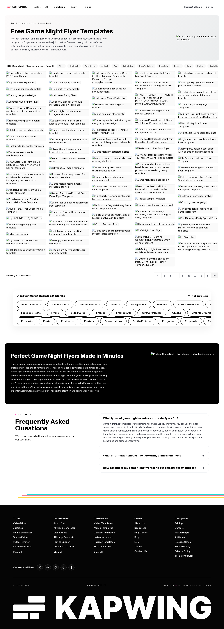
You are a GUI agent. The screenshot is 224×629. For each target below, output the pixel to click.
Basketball (214, 66)
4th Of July (74, 66)
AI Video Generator (64, 527)
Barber (200, 66)
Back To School (146, 66)
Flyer (34, 23)
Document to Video (64, 546)
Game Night (45, 23)
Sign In (209, 6)
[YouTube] (48, 567)
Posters (89, 321)
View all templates (198, 295)
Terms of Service (184, 555)
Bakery (177, 66)
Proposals (191, 321)
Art (115, 66)
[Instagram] (56, 567)
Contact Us (140, 551)
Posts (46, 321)
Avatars (115, 304)
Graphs (176, 312)
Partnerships (182, 532)
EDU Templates (102, 546)
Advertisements (31, 304)
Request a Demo (193, 6)
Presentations (113, 321)
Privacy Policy (182, 551)
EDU (136, 541)
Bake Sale (163, 66)
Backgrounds (139, 304)
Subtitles (18, 527)
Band (189, 66)
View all (17, 552)
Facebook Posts (31, 312)
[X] (40, 567)
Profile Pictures (142, 321)
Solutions (59, 7)
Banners (162, 304)
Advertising (90, 66)
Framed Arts (123, 312)
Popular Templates (104, 541)
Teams (138, 546)
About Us (139, 523)
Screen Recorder (22, 546)
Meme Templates (103, 527)
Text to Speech (61, 541)
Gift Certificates (152, 312)
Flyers (55, 312)
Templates (23, 23)
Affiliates (180, 537)
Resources (140, 527)
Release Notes (183, 541)
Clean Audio (60, 532)
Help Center (141, 532)
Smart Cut (59, 523)
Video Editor (20, 523)
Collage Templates (104, 532)
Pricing (87, 6)
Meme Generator (22, 532)
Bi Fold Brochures (188, 304)
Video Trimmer (21, 541)
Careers (179, 527)
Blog (137, 537)
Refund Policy (182, 546)
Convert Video (21, 537)
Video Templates (103, 523)
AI (46, 7)
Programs (168, 321)
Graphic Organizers (203, 312)
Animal (104, 66)
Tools (36, 7)
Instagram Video (103, 537)
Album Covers (60, 304)
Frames (100, 312)
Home (13, 23)
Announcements (90, 304)
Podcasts (27, 321)
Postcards (67, 321)
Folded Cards (77, 312)
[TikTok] (63, 567)
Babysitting (128, 66)
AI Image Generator (64, 537)
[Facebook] (71, 567)
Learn (74, 7)
